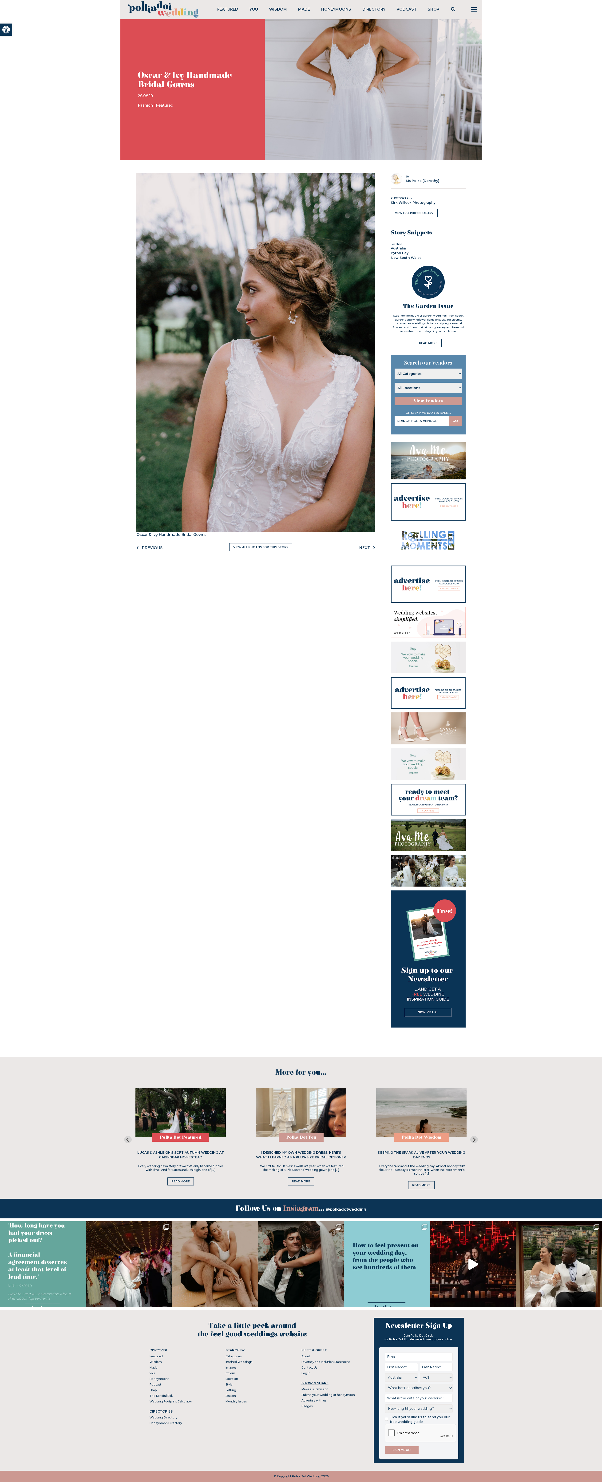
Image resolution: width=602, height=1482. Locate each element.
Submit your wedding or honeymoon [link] (328, 1395)
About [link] (305, 1356)
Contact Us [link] (309, 1367)
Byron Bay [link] (399, 253)
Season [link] (231, 1396)
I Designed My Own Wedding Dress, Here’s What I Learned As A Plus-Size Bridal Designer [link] (301, 1154)
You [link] (254, 9)
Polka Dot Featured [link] (181, 1137)
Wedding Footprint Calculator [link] (171, 1401)
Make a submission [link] (314, 1389)
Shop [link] (433, 9)
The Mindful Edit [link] (161, 1396)
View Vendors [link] (428, 400)
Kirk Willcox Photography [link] (413, 203)
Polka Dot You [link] (301, 1137)
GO (455, 421)
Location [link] (232, 1379)
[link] (6, 30)
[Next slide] (474, 1139)
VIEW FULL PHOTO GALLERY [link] (414, 213)
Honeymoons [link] (336, 9)
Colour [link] (230, 1373)
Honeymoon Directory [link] (166, 1423)
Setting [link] (231, 1390)
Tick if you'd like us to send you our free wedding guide (420, 1419)
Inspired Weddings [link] (239, 1362)
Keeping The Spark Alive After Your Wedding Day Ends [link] (421, 1154)
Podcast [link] (407, 9)
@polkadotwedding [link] (346, 1209)
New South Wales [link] (406, 258)
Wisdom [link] (278, 9)
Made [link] (304, 9)
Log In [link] (305, 1373)
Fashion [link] (146, 105)
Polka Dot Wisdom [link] (421, 1137)
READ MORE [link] (428, 343)
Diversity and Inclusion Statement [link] (325, 1362)
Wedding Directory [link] (163, 1417)
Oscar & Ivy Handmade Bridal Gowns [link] (171, 534)
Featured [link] (227, 9)
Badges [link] (307, 1406)
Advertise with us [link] (313, 1400)
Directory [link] (373, 9)
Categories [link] (234, 1356)
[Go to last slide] (128, 1139)
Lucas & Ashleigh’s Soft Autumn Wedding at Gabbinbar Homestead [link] (180, 1154)
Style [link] (229, 1384)
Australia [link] (398, 248)
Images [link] (231, 1367)
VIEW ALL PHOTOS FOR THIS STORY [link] (260, 547)
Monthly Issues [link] (236, 1401)
